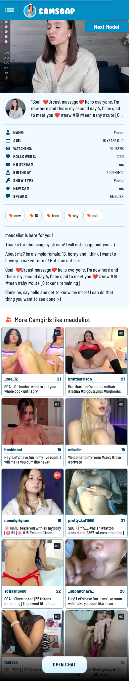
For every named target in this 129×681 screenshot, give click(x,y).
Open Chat (64, 664)
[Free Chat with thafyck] (33, 633)
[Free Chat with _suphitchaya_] (96, 563)
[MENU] (10, 10)
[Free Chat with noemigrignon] (33, 492)
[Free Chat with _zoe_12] (33, 350)
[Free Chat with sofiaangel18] (33, 563)
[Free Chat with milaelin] (96, 421)
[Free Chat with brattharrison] (96, 350)
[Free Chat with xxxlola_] (96, 633)
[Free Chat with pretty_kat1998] (96, 492)
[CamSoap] (49, 10)
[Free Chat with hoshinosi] (33, 421)
